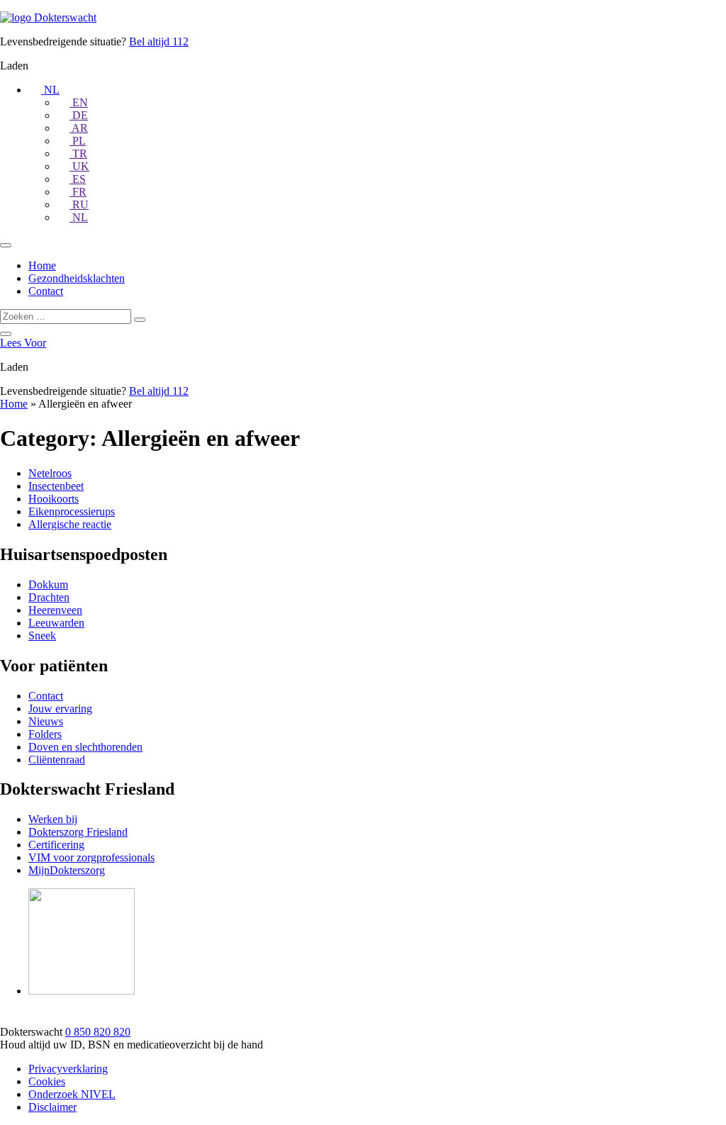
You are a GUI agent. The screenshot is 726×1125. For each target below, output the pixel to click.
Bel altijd (159, 41)
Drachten (48, 597)
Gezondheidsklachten (76, 278)
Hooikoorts (53, 499)
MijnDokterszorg (66, 870)
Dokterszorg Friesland (78, 832)
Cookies (46, 1081)
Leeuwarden (56, 623)
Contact (45, 291)
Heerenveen (55, 610)
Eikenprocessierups (71, 511)
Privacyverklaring (68, 1069)
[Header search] (5, 334)
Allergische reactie (69, 524)
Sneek (42, 635)
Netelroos (50, 473)
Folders (45, 734)
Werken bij (52, 819)
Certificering (56, 845)
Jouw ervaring (60, 709)
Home (42, 265)
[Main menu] (5, 245)
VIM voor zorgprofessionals (91, 857)
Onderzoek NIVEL (72, 1094)
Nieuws (45, 721)
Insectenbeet (56, 486)
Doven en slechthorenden (85, 747)
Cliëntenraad (56, 760)
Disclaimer (52, 1107)
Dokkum (48, 584)
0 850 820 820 (97, 1032)
